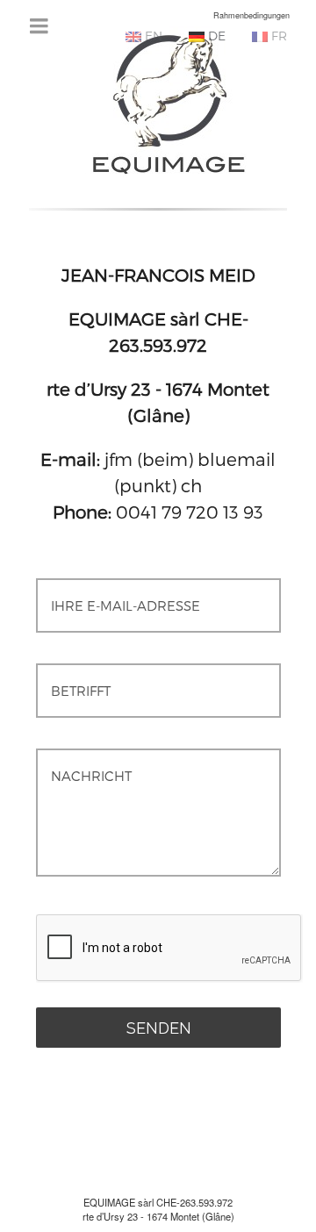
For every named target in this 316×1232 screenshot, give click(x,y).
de (215, 35)
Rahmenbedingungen (251, 15)
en (151, 35)
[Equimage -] (167, 102)
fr (277, 35)
